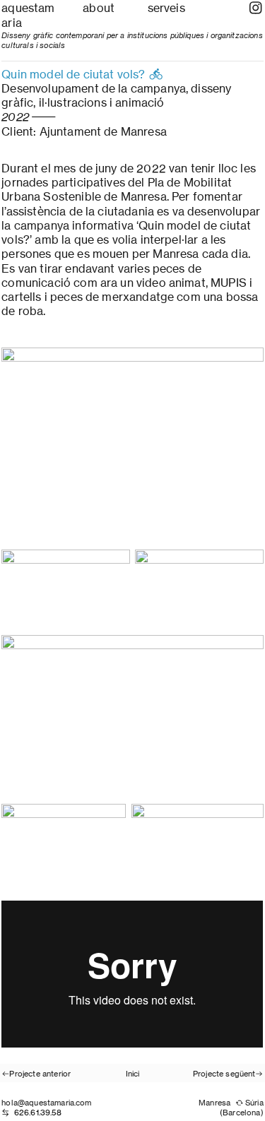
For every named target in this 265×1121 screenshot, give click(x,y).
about (98, 8)
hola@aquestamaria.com (46, 1103)
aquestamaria (27, 15)
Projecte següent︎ (228, 1074)
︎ (255, 8)
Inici (133, 1074)
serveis (166, 8)
